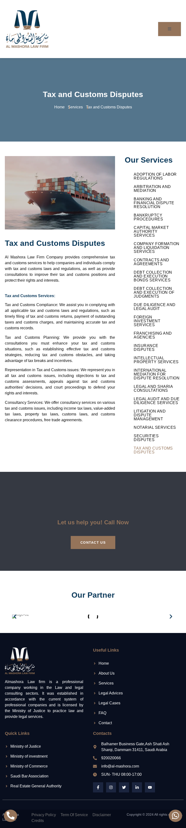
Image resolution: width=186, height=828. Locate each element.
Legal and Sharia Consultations (153, 388)
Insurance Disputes (146, 348)
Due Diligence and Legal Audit (155, 307)
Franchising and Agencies (153, 335)
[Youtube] (150, 787)
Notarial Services (155, 427)
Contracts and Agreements (151, 262)
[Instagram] (111, 787)
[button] (15, 617)
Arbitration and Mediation (152, 189)
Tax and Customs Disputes (153, 450)
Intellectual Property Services (156, 360)
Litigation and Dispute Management (150, 415)
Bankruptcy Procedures (148, 217)
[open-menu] (169, 29)
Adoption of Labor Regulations (155, 176)
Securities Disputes (146, 438)
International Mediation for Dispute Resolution (156, 374)
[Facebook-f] (98, 787)
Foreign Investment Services (147, 321)
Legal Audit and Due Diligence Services (157, 401)
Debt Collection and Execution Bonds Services (153, 276)
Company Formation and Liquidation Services (156, 248)
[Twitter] (124, 787)
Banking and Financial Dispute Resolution (154, 203)
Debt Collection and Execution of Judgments (154, 292)
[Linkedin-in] (137, 787)
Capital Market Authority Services (151, 231)
